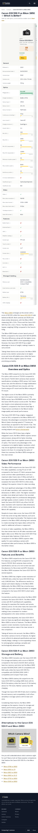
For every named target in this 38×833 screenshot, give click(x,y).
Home (3, 9)
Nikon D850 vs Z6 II (10, 775)
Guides (4, 822)
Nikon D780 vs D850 (10, 766)
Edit (28, 830)
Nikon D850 (9, 313)
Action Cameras (6, 817)
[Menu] (34, 3)
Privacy (17, 814)
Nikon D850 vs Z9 (9, 769)
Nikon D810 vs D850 (10, 772)
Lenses (4, 814)
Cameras (4, 811)
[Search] (29, 3)
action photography (22, 429)
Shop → (23, 58)
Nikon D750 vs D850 (10, 778)
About (17, 811)
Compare (8, 9)
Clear (34, 830)
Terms (17, 817)
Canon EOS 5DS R (26, 315)
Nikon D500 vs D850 (10, 781)
